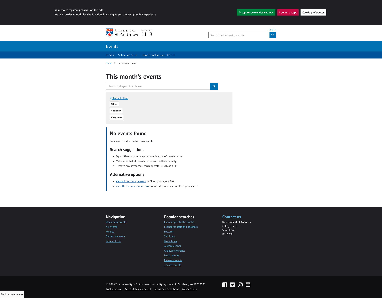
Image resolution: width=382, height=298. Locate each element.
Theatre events (172, 265)
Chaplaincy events (174, 250)
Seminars (169, 236)
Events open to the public (179, 222)
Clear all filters (120, 98)
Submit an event (127, 55)
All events (111, 226)
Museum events (173, 260)
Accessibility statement (138, 289)
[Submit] (214, 86)
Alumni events (172, 246)
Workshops (170, 241)
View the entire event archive (133, 186)
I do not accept (288, 12)
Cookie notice (114, 289)
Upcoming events (116, 222)
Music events (171, 255)
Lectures (169, 231)
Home (109, 62)
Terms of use (113, 241)
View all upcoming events (131, 181)
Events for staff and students (181, 226)
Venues (110, 231)
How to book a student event (158, 55)
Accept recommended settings (256, 12)
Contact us (231, 217)
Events (112, 46)
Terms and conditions (166, 289)
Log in (272, 29)
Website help (189, 289)
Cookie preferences (313, 12)
